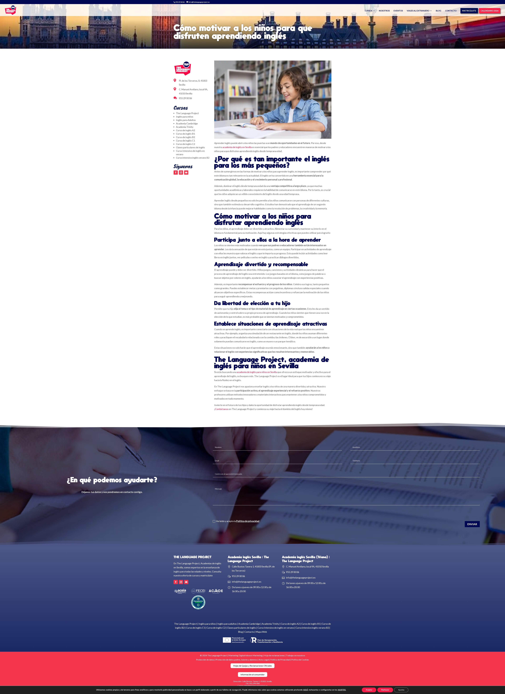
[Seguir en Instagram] (181, 172)
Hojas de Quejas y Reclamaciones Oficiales (252, 665)
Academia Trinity (184, 126)
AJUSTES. (342, 690)
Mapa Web (261, 631)
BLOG (438, 11)
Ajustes (401, 690)
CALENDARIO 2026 (489, 11)
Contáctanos (221, 409)
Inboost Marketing (253, 655)
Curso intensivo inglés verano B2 (192, 157)
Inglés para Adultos (186, 120)
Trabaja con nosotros (295, 655)
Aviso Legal (264, 659)
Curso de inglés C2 (185, 144)
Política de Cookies (300, 659)
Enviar (472, 524)
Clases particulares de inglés (190, 147)
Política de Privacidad (280, 659)
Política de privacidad (247, 521)
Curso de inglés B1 (185, 133)
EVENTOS (398, 11)
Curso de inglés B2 (185, 137)
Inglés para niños (184, 116)
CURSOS (368, 11)
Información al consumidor (253, 674)
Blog (240, 631)
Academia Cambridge (187, 123)
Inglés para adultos (227, 623)
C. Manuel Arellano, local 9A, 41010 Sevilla (307, 566)
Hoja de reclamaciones (274, 655)
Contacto (249, 631)
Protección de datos (205, 659)
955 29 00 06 (180, 2)
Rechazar (385, 690)
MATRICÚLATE (469, 11)
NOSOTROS (384, 11)
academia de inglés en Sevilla (237, 147)
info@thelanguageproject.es (246, 581)
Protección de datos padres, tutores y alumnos (236, 659)
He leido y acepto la (237, 521)
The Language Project (187, 113)
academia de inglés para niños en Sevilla (257, 372)
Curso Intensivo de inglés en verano (275, 627)
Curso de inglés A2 (185, 130)
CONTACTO (450, 11)
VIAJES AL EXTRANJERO (418, 11)
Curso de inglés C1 (185, 140)
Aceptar (369, 690)
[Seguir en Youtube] (186, 172)
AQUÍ (305, 690)
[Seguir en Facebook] (176, 172)
